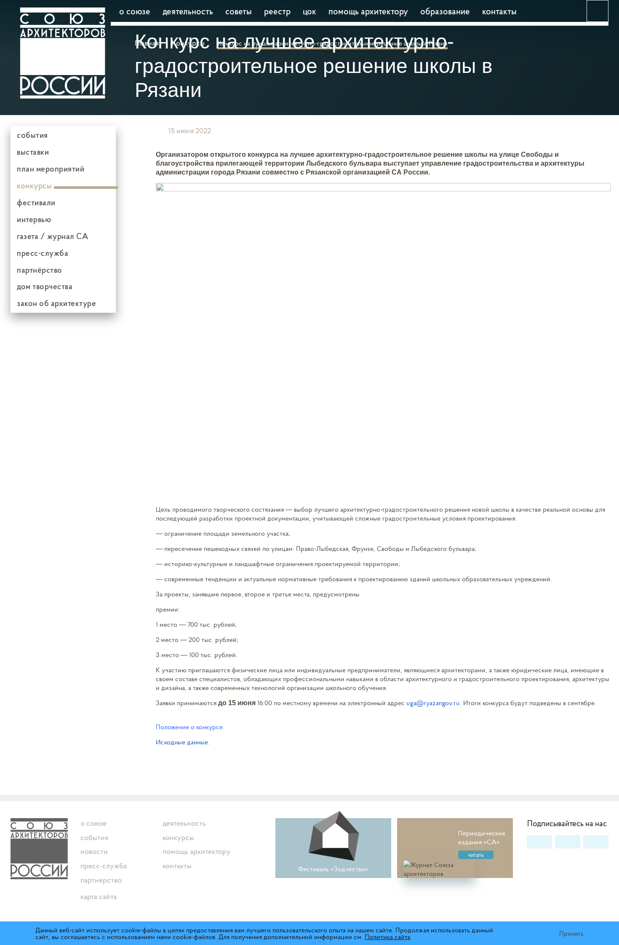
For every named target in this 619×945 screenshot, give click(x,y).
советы (238, 10)
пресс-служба (42, 253)
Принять (571, 933)
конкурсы (34, 185)
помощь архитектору (368, 10)
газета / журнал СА (52, 236)
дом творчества (44, 286)
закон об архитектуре (56, 303)
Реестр (277, 10)
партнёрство (39, 270)
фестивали (36, 202)
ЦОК (309, 10)
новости (94, 851)
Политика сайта (387, 936)
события (32, 135)
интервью (34, 219)
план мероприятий (50, 169)
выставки (33, 152)
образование (445, 10)
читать (476, 855)
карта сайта (98, 896)
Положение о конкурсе (189, 726)
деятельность (188, 10)
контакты (499, 10)
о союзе (134, 10)
